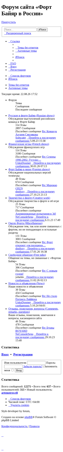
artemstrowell (9, 392)
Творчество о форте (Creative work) (29, 197)
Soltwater (20, 137)
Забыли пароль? (32, 366)
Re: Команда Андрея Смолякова (36, 133)
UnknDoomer (23, 163)
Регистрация (23, 354)
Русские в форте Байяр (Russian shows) (31, 115)
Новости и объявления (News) (26, 283)
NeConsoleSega (24, 216)
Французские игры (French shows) (28, 144)
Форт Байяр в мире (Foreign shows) (29, 169)
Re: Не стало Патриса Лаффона (36, 298)
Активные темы (18, 88)
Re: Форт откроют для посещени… (34, 244)
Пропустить (8, 22)
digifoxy (20, 191)
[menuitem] (26, 47)
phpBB (28, 417)
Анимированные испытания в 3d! (35, 213)
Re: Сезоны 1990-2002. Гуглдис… (35, 158)
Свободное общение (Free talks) (27, 254)
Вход (5, 354)
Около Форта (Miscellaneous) (25, 223)
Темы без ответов (18, 84)
